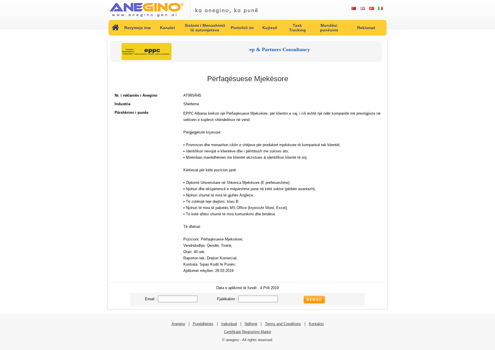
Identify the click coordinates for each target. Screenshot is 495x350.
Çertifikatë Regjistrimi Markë (247, 332)
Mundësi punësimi (329, 27)
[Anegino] (146, 17)
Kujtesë (269, 27)
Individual (229, 324)
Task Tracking (297, 27)
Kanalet (167, 27)
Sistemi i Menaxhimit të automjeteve (205, 27)
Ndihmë (251, 324)
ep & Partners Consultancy (280, 49)
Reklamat (366, 27)
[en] (362, 8)
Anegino (178, 324)
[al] (353, 8)
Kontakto (316, 324)
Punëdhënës (203, 324)
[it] (380, 8)
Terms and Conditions (283, 324)
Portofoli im (242, 27)
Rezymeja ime (137, 27)
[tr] (371, 8)
